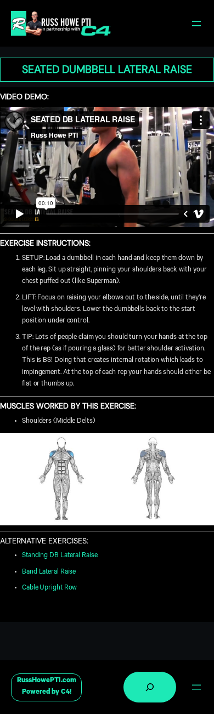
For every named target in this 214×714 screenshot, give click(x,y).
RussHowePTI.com (46, 681)
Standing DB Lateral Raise (60, 556)
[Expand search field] (150, 687)
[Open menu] (196, 23)
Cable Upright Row (49, 588)
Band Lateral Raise (49, 572)
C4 (65, 692)
